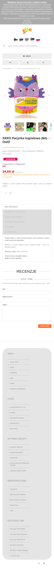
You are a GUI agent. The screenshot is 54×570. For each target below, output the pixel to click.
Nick (4, 289)
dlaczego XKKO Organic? (19, 534)
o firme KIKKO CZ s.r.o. (17, 407)
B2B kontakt (14, 505)
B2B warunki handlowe (18, 494)
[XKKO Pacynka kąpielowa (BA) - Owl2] (27, 95)
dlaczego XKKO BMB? (17, 529)
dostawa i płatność (16, 447)
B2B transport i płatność (18, 500)
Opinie (4, 305)
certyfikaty (13, 373)
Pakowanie (9, 227)
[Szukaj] (4, 46)
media (12, 383)
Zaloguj (43, 62)
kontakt (12, 413)
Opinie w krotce (7, 296)
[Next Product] (50, 138)
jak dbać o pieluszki (16, 545)
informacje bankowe (17, 418)
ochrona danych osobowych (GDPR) (19, 464)
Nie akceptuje (27, 23)
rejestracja (13, 489)
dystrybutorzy (14, 423)
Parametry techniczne (15, 212)
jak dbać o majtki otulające (19, 550)
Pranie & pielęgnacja (14, 217)
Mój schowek (11, 62)
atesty (12, 367)
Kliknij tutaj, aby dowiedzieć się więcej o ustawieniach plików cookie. (27, 18)
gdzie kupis (14, 429)
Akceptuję (27, 20)
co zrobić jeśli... (15, 556)
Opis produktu (11, 207)
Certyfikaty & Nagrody (15, 222)
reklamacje (14, 458)
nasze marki (14, 362)
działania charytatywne (18, 389)
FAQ (11, 511)
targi (11, 378)
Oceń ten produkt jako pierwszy (13, 147)
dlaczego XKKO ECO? (17, 540)
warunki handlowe (16, 452)
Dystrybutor (10, 232)
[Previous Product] (47, 138)
